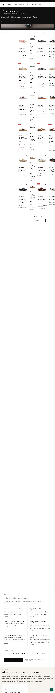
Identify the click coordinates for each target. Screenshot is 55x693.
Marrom (44, 653)
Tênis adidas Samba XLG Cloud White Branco (32, 167)
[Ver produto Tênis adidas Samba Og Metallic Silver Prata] (42, 67)
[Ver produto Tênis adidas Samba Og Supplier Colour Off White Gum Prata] (32, 126)
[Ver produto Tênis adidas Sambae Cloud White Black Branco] (42, 159)
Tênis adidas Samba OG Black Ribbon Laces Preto (41, 50)
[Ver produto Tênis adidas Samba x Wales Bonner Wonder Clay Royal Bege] (32, 95)
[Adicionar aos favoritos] (27, 36)
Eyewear (28, 4)
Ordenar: (36, 32)
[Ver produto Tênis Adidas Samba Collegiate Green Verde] (32, 66)
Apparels (15, 4)
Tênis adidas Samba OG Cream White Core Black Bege (23, 139)
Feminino (8, 653)
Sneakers (9, 4)
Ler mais (3, 22)
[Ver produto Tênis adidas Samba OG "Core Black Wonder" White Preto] (32, 186)
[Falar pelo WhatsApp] (51, 689)
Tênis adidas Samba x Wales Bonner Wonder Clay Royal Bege (32, 106)
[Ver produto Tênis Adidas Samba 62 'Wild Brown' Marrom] (42, 128)
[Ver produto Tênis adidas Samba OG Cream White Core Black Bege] (23, 128)
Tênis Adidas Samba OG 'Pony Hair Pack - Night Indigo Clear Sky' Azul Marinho (22, 199)
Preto (37, 653)
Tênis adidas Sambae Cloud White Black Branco (41, 169)
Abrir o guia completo (14, 659)
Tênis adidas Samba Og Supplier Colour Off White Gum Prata (32, 138)
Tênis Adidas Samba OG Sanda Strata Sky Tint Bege (23, 78)
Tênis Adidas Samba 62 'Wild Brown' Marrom (41, 139)
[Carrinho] (51, 4)
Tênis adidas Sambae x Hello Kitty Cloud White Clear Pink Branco (23, 107)
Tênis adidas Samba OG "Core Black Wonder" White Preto (32, 197)
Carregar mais (38, 220)
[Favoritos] (46, 4)
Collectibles (34, 4)
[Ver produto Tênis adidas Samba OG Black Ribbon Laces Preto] (42, 39)
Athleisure (21, 4)
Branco (31, 653)
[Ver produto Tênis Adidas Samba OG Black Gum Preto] (32, 38)
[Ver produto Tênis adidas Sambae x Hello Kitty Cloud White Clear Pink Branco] (23, 96)
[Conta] (49, 4)
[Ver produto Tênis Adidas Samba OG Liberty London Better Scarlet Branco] (23, 39)
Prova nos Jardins (21, 13)
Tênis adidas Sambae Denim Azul (40, 107)
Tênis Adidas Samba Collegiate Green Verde (32, 76)
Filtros (6, 32)
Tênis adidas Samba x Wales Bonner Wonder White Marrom (22, 170)
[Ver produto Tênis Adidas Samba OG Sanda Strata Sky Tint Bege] (23, 67)
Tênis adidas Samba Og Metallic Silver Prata (41, 78)
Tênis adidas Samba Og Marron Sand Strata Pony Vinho (41, 199)
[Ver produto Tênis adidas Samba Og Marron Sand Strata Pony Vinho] (42, 188)
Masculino (16, 653)
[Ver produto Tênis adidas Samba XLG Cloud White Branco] (32, 157)
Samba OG (24, 653)
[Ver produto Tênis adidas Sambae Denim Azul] (42, 96)
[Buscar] (43, 4)
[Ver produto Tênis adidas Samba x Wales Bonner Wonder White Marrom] (23, 159)
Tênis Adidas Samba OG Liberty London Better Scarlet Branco (23, 50)
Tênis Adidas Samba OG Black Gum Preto (32, 47)
